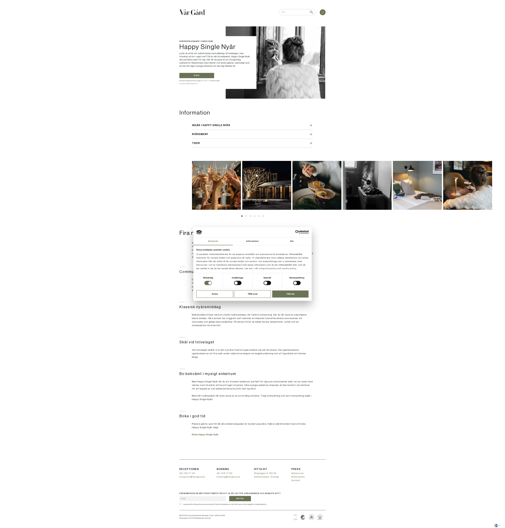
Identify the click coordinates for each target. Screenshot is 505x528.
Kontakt (295, 480)
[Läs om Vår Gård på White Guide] (296, 517)
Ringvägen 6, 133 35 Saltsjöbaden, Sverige (266, 475)
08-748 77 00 (205, 80)
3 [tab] (250, 216)
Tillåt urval (252, 294)
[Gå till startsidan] (192, 12)
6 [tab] (263, 216)
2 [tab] (246, 216)
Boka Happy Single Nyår (205, 434)
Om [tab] (292, 241)
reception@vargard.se (188, 83)
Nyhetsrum (297, 473)
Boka (197, 75)
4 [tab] (254, 216)
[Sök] (311, 12)
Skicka (240, 498)
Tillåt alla (290, 294)
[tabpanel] (216, 185)
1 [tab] (242, 216)
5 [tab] (259, 216)
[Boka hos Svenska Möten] (311, 517)
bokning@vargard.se (228, 477)
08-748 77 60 (224, 473)
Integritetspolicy (260, 504)
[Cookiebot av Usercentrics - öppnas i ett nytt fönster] (297, 232)
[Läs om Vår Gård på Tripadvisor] (320, 517)
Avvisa (215, 294)
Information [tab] (252, 241)
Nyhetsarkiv (298, 477)
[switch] (237, 283)
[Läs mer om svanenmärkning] (303, 517)
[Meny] (323, 12)
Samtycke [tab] (213, 241)
